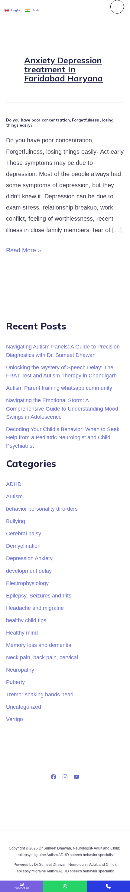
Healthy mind (22, 632)
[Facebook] (53, 777)
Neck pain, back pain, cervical (42, 657)
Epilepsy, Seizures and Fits (38, 595)
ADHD (13, 484)
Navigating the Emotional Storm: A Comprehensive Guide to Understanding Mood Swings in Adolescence (62, 408)
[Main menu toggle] (117, 7)
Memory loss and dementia (38, 645)
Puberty (15, 682)
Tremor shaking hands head (39, 694)
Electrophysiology (27, 583)
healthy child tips (26, 620)
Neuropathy (20, 670)
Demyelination (23, 546)
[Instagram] (65, 777)
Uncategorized (23, 707)
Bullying (15, 521)
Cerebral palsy (23, 533)
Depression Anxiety (29, 558)
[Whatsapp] (64, 886)
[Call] (108, 886)
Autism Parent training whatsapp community (59, 388)
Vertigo (14, 719)
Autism (14, 496)
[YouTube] (76, 777)
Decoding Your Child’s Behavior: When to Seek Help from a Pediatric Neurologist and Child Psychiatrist (62, 437)
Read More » (23, 249)
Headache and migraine (35, 608)
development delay (29, 571)
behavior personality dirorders (42, 509)
